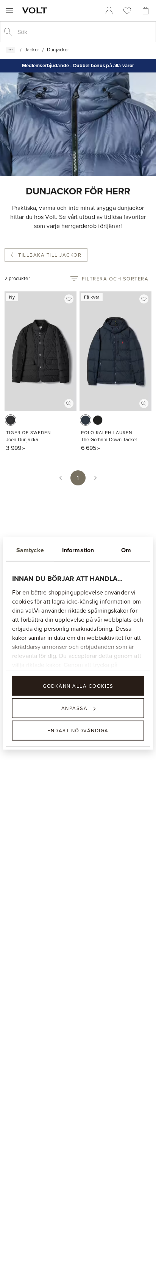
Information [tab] (78, 549)
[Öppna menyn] (9, 10)
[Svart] (10, 420)
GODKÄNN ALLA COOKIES (78, 685)
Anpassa (74, 708)
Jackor (32, 49)
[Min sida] (109, 10)
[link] (109, 10)
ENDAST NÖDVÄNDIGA (78, 730)
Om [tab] (126, 549)
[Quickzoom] (69, 403)
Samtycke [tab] (30, 549)
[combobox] (84, 32)
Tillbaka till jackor (49, 254)
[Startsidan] (36, 10)
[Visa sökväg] (10, 50)
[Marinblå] (85, 420)
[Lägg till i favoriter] (69, 299)
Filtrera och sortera (115, 278)
